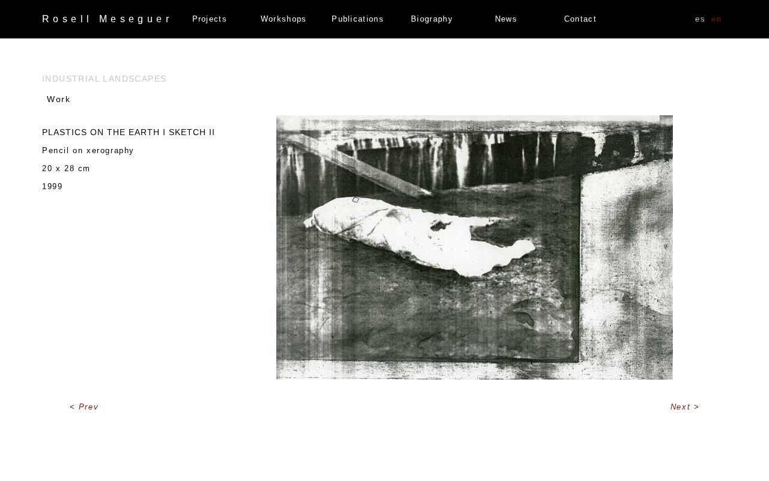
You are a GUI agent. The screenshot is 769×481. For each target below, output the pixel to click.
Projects (209, 18)
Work (58, 99)
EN (716, 18)
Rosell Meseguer (107, 19)
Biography (432, 18)
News (506, 18)
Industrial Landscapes (104, 78)
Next (682, 406)
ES (700, 18)
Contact (580, 18)
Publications (358, 18)
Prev (89, 406)
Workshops (284, 18)
